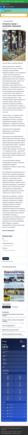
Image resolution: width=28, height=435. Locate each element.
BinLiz (21, 428)
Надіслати (5, 258)
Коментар (4, 248)
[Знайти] (25, 15)
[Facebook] (1, 7)
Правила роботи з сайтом (6, 431)
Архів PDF (15, 431)
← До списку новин (7, 21)
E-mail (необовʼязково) (7, 243)
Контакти (22, 1)
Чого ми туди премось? (8, 325)
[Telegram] (4, 7)
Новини (7, 1)
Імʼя (3, 238)
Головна (3, 1)
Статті (12, 1)
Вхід (7, 6)
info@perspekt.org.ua (5, 4)
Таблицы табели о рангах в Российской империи (13, 320)
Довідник (17, 1)
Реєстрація (11, 6)
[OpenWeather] (22, 341)
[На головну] (6, 11)
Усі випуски (15, 306)
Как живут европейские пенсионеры (12, 334)
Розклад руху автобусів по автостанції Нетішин (12, 315)
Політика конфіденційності (6, 433)
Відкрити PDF (6, 307)
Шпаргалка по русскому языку (10, 329)
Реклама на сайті (16, 433)
